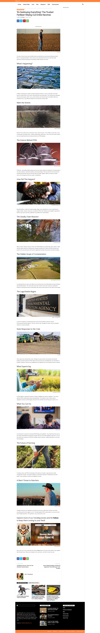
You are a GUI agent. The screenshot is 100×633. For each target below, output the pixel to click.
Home (19, 4)
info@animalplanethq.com (26, 622)
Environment (55, 4)
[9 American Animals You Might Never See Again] (43, 610)
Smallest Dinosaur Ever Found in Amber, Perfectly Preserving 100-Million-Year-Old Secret (53, 598)
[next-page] (59, 583)
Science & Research (23, 8)
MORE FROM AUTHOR (34, 582)
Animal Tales (26, 4)
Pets (37, 4)
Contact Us (55, 631)
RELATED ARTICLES (22, 582)
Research (43, 4)
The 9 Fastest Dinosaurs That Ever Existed (23, 597)
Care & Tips (65, 617)
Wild (49, 4)
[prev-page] (58, 583)
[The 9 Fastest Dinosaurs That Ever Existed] (23, 590)
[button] (82, 4)
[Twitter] (21, 21)
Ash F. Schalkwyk (21, 17)
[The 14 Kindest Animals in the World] (43, 616)
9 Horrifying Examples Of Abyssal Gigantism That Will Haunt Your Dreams (51, 567)
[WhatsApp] (27, 21)
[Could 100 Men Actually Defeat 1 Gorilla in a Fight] (43, 623)
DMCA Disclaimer (80, 631)
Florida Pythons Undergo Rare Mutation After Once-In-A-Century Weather (38, 597)
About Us (17, 0)
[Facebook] (18, 21)
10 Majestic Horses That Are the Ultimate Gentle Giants (25, 566)
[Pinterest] (24, 21)
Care (33, 4)
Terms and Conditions (70, 631)
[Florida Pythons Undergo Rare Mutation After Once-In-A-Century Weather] (38, 590)
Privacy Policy (61, 631)
